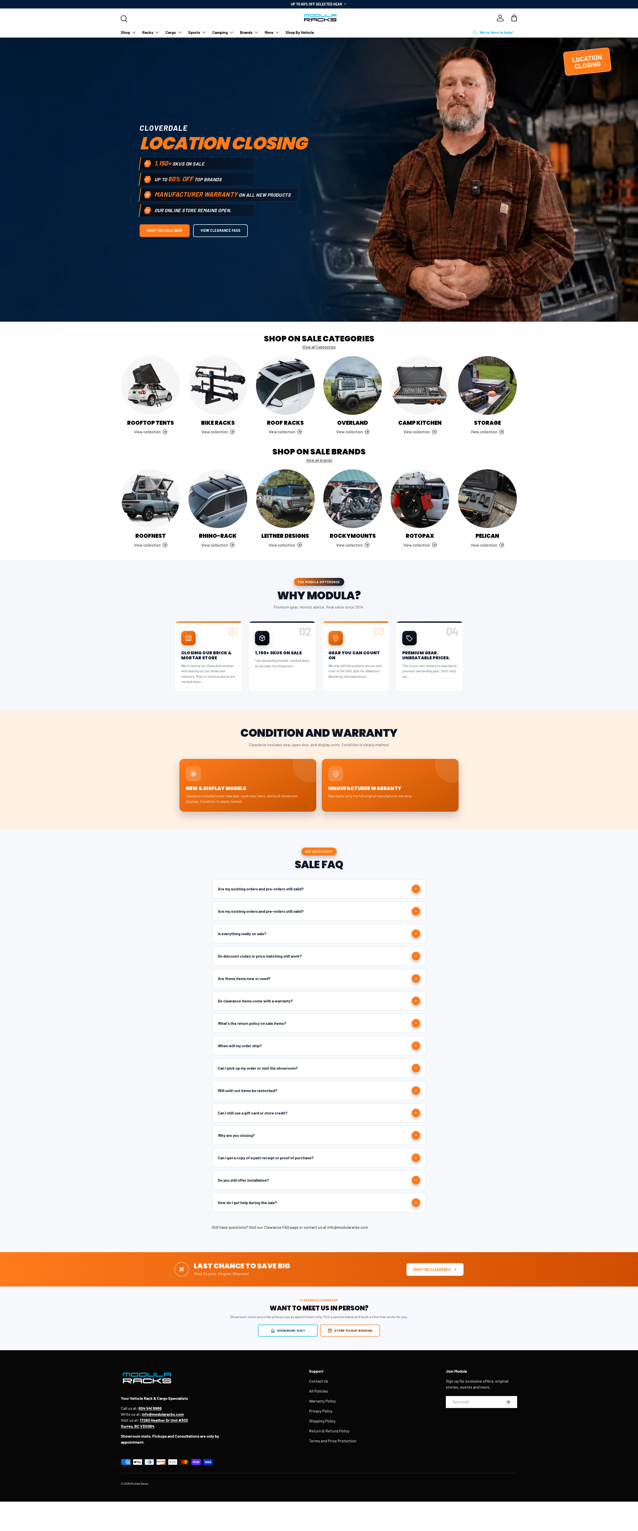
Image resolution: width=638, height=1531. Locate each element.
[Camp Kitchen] (420, 385)
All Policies (318, 1391)
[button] (514, 17)
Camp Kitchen (420, 423)
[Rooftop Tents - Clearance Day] (150, 385)
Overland (352, 423)
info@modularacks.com (347, 1227)
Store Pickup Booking (353, 1330)
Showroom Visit (291, 1330)
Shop (125, 32)
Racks (147, 32)
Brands (246, 32)
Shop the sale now (164, 230)
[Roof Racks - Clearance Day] (285, 385)
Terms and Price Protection (332, 1440)
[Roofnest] (150, 498)
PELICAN (487, 536)
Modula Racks (139, 1483)
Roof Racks (285, 423)
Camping (220, 32)
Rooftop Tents (150, 423)
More (269, 32)
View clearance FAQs (220, 230)
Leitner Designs (285, 536)
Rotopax (420, 536)
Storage (487, 423)
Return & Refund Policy (329, 1430)
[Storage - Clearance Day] (487, 385)
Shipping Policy (322, 1420)
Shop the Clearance (432, 1269)
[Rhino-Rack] (217, 498)
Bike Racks (218, 423)
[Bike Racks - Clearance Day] (217, 385)
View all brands (319, 460)
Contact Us (318, 1381)
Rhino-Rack (218, 536)
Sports (194, 32)
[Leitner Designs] (285, 498)
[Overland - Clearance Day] (352, 385)
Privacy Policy (320, 1411)
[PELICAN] (487, 498)
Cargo (170, 32)
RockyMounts (353, 536)
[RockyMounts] (352, 498)
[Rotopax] (420, 498)
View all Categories (319, 346)
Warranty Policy (322, 1401)
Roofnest (150, 536)
